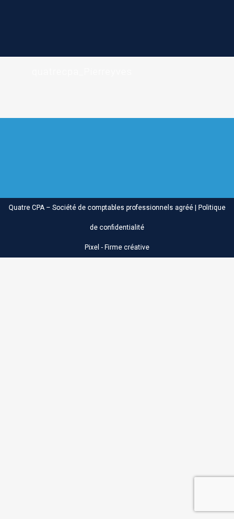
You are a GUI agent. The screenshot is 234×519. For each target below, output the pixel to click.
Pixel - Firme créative (117, 247)
